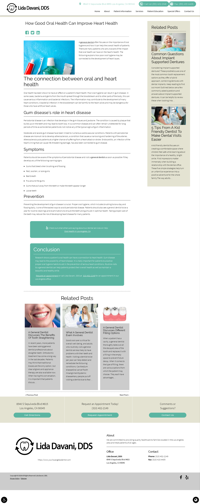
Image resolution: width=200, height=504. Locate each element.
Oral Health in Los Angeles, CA (77, 231)
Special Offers (173, 11)
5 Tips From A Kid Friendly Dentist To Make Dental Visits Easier (166, 133)
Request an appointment (47, 275)
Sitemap (24, 478)
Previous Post (32, 395)
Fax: (183, 4)
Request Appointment (100, 415)
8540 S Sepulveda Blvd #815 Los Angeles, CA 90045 (108, 4)
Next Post (124, 395)
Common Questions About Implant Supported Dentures (167, 58)
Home (97, 11)
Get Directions (32, 415)
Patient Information (123, 11)
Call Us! (155, 4)
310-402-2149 (89, 275)
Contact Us (189, 11)
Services (139, 11)
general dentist (87, 42)
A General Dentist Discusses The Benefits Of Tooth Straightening (41, 335)
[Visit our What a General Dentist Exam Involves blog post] (80, 315)
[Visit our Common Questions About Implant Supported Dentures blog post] (168, 50)
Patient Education (155, 11)
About (107, 11)
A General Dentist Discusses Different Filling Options (114, 330)
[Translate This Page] (196, 500)
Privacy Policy (15, 478)
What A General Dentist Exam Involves (79, 334)
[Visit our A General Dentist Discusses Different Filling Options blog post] (114, 313)
